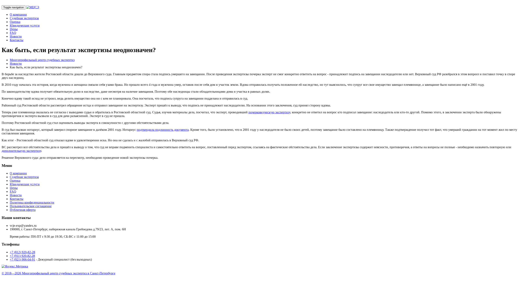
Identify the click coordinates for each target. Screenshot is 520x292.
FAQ (13, 32)
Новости (16, 36)
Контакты (16, 40)
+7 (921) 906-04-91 (22, 259)
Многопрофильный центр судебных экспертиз (42, 60)
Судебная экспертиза (24, 18)
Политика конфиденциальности (32, 202)
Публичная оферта (23, 209)
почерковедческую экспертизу (269, 112)
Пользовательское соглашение (31, 206)
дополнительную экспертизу (21, 150)
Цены (14, 29)
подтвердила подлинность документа (163, 129)
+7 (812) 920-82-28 (22, 252)
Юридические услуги (25, 25)
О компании (18, 14)
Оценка (15, 22)
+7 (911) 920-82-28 (22, 256)
